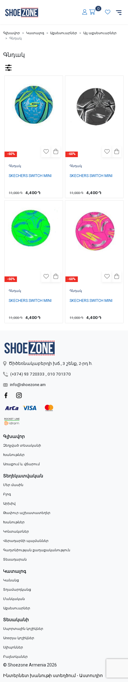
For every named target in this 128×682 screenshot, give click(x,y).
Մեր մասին (13, 485)
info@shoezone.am (28, 384)
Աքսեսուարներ (63, 33)
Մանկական (14, 599)
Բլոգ (7, 494)
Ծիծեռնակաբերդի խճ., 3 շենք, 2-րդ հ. (50, 363)
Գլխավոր (11, 33)
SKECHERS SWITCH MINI (30, 176)
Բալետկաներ (15, 657)
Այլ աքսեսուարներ (100, 33)
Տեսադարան (15, 559)
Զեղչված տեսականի (22, 445)
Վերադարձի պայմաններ (25, 541)
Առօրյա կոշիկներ (18, 638)
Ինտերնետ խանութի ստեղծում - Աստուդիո (53, 675)
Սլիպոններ (13, 647)
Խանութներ (14, 455)
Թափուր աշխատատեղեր (26, 513)
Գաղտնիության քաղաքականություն (36, 550)
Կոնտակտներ (16, 532)
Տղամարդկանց (17, 590)
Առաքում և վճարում (21, 464)
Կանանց (11, 580)
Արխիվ (9, 504)
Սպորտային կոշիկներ (23, 629)
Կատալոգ (35, 33)
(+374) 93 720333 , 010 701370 (40, 373)
